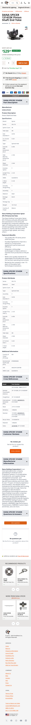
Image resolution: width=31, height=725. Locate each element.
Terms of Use (9, 693)
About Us (8, 673)
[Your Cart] (29, 3)
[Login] (21, 3)
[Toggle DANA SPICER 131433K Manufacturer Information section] (27, 461)
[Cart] (29, 3)
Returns (8, 648)
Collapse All (15, 96)
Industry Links (10, 658)
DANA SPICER (6, 110)
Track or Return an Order (13, 703)
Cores (7, 646)
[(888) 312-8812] (25, 3)
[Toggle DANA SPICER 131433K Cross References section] (27, 378)
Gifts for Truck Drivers (12, 665)
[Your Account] (21, 3)
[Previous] (13, 589)
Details (24, 73)
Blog (7, 676)
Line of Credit (9, 653)
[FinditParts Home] (6, 3)
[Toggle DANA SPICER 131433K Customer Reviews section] (27, 433)
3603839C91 (20, 400)
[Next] (17, 589)
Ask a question (15, 523)
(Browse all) (16, 598)
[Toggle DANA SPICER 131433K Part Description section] (27, 101)
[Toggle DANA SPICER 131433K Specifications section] (27, 272)
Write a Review (16, 23)
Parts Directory (10, 660)
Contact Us (9, 685)
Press (7, 683)
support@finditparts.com (13, 706)
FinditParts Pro (10, 656)
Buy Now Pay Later (11, 663)
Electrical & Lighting (9, 7)
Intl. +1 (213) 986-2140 (12, 710)
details (14, 79)
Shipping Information (12, 651)
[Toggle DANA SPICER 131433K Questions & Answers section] (27, 513)
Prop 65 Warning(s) (23, 556)
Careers (8, 678)
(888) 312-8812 (10, 708)
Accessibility (9, 698)
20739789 (14, 426)
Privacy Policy (9, 696)
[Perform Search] (17, 3)
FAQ (7, 680)
